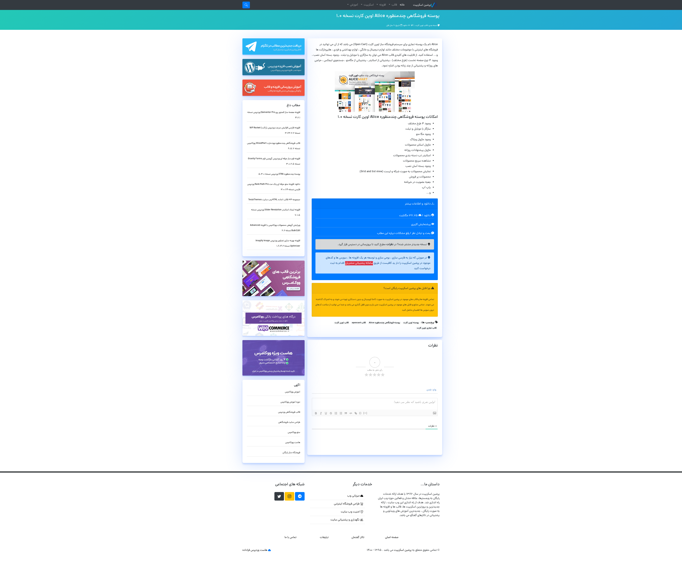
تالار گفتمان (357, 537)
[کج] (320, 413)
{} (360, 413)
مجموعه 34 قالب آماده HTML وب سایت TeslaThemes (274, 199)
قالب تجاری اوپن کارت (427, 328)
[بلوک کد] (350, 413)
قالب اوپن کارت (421, 25)
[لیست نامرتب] (340, 413)
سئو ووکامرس (294, 432)
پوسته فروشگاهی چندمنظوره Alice (384, 322)
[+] (365, 413)
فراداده (246, 550)
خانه (401, 5)
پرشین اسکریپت (422, 5)
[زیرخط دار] (325, 413)
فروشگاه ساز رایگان (291, 452)
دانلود (427, 216)
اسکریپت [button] (368, 5)
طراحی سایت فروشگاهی (289, 422)
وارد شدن (432, 390)
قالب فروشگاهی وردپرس (289, 412)
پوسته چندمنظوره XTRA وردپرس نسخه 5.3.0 (279, 174)
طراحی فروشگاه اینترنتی (347, 504)
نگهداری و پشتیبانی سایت (345, 520)
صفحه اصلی (391, 537)
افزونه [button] (382, 5)
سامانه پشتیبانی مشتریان (359, 263)
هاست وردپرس (259, 550)
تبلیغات (324, 537)
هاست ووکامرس (292, 442)
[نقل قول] (345, 413)
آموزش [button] (353, 5)
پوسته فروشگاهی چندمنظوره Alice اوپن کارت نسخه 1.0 (388, 16)
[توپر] (315, 413)
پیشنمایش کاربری (421, 224)
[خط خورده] (330, 413)
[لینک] (355, 413)
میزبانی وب (353, 496)
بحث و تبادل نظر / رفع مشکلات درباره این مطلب (404, 233)
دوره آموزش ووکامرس (290, 402)
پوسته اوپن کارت (411, 322)
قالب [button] (394, 5)
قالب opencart (359, 322)
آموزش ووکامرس (292, 392)
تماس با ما (290, 537)
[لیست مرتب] (335, 413)
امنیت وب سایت (350, 512)
